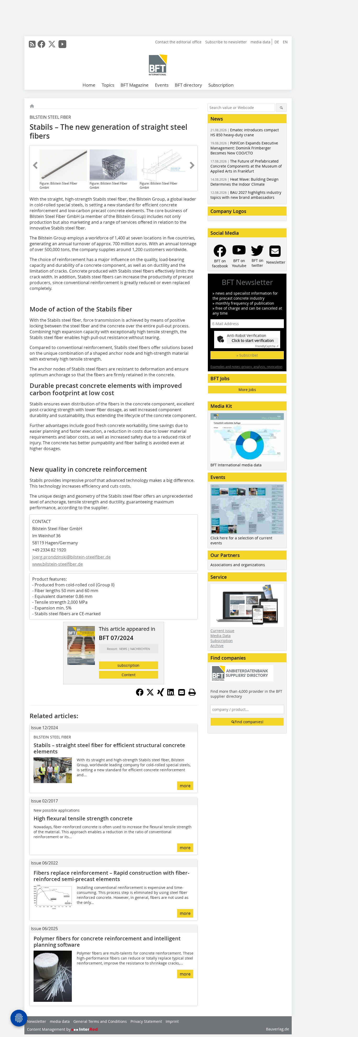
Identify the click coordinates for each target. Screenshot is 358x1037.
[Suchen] (281, 107)
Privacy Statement (146, 1021)
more (185, 786)
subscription (128, 665)
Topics (108, 85)
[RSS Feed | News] (32, 44)
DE (276, 41)
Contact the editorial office (178, 41)
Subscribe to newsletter (226, 41)
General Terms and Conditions (100, 1021)
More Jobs (247, 389)
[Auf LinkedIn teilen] (171, 694)
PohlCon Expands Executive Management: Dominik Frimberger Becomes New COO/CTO (244, 147)
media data (260, 41)
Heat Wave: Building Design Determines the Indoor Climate (244, 182)
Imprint (172, 1021)
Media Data (220, 635)
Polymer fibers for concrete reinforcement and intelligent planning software (107, 941)
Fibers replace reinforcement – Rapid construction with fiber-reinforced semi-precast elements (111, 876)
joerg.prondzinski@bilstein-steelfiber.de (71, 557)
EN (285, 41)
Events (162, 85)
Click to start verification (253, 340)
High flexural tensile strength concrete (83, 818)
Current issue (222, 630)
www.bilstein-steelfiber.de (57, 564)
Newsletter (36, 1021)
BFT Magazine (135, 85)
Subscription (221, 85)
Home (89, 85)
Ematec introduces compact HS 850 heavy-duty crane (244, 132)
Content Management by (49, 1029)
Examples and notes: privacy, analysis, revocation (246, 366)
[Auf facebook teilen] (139, 694)
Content (128, 674)
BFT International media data (236, 464)
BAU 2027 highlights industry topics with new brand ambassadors (245, 195)
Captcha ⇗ (266, 346)
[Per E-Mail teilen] (181, 692)
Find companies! (249, 721)
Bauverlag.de (277, 1028)
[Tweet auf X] (150, 694)
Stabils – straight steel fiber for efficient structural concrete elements (109, 748)
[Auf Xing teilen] (160, 694)
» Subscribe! (247, 355)
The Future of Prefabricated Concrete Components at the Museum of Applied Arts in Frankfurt (246, 166)
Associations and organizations (237, 564)
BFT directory (188, 85)
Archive (217, 645)
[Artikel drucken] (192, 692)
